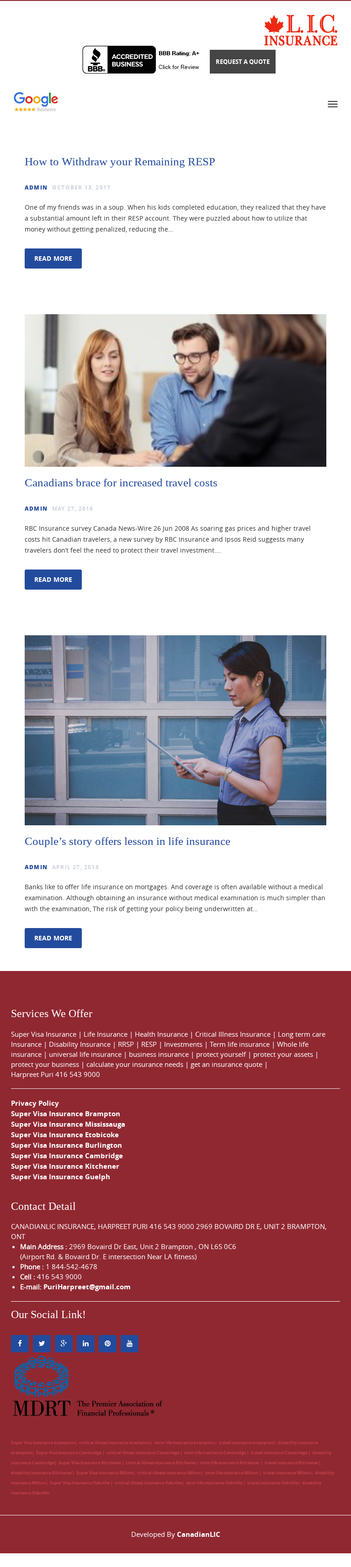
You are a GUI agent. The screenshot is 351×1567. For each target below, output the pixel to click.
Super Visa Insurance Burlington (66, 1145)
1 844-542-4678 (71, 1266)
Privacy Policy (35, 1103)
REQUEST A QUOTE (243, 62)
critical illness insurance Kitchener (161, 1463)
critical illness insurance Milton (169, 1473)
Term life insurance (240, 1044)
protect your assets (283, 1054)
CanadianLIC (198, 1534)
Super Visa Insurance (43, 1034)
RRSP (126, 1044)
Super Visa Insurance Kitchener (65, 1166)
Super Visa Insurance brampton (43, 1443)
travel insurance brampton (246, 1443)
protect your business (45, 1064)
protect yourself (221, 1054)
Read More (53, 258)
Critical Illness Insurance (233, 1034)
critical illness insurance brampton (114, 1443)
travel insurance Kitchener (292, 1463)
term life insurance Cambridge (215, 1453)
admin (36, 187)
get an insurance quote (226, 1064)
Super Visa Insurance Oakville (80, 1483)
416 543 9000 (77, 1074)
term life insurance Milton (232, 1473)
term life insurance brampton (184, 1443)
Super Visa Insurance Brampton (65, 1114)
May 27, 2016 (72, 508)
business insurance (159, 1054)
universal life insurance (85, 1054)
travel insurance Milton (287, 1473)
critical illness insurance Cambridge (143, 1453)
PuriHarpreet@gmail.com (87, 1287)
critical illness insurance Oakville (148, 1483)
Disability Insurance (80, 1044)
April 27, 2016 (75, 867)
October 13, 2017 (81, 187)
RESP (149, 1044)
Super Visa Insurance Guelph (60, 1177)
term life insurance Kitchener (230, 1463)
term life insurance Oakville (214, 1483)
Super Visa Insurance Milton (104, 1473)
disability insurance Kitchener (41, 1473)
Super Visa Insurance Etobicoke (65, 1135)
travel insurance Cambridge (279, 1453)
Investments (183, 1044)
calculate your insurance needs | (138, 1064)
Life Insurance (106, 1034)
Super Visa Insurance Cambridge (67, 1156)
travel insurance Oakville (272, 1483)
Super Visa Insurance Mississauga (68, 1124)
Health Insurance (161, 1034)
